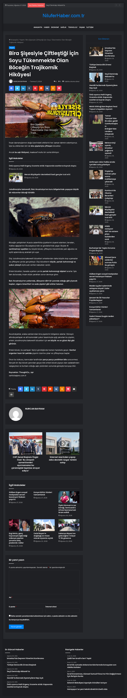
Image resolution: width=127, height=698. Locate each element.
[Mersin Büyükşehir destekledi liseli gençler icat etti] (16, 177)
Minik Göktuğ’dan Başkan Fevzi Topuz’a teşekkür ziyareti (103, 107)
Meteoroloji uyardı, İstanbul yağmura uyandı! (110, 148)
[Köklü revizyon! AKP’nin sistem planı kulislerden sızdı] (96, 229)
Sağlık (63, 27)
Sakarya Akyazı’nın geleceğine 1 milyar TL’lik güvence (67, 535)
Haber (46, 27)
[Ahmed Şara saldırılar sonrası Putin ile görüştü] (96, 260)
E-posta (12, 607)
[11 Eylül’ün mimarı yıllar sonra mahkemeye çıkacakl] (96, 174)
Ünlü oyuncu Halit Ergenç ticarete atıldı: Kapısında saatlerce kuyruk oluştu (42, 166)
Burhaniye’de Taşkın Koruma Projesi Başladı (102, 249)
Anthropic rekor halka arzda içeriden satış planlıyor (102, 163)
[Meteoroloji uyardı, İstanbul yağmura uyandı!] (96, 146)
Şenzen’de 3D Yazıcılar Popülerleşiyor (99, 299)
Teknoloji (72, 27)
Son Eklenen (103, 39)
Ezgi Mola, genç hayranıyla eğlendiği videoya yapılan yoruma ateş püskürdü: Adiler (18, 538)
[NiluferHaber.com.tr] (63, 16)
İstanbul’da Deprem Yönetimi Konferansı (110, 52)
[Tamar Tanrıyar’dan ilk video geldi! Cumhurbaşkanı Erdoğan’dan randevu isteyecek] (96, 119)
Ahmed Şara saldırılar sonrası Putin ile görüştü (111, 261)
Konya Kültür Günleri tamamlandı (43, 493)
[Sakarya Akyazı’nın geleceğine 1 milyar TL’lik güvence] (68, 525)
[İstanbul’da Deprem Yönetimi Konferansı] (96, 51)
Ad (10, 597)
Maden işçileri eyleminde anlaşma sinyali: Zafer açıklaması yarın (100, 288)
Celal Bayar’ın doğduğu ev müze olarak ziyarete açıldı (43, 535)
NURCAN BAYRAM (20, 81)
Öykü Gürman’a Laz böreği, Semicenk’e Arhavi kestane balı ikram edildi (67, 509)
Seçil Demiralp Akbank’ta (55, 5)
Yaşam (82, 27)
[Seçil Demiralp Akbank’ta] (96, 77)
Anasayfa (38, 27)
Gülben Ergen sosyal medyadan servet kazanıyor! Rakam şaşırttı (18, 496)
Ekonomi (55, 27)
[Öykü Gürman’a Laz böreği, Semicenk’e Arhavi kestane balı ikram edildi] (68, 497)
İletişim (89, 27)
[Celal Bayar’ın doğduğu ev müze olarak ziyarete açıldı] (44, 525)
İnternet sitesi (51, 607)
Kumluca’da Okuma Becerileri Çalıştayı (110, 194)
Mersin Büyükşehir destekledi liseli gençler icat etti (47, 174)
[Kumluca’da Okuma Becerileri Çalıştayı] (96, 193)
